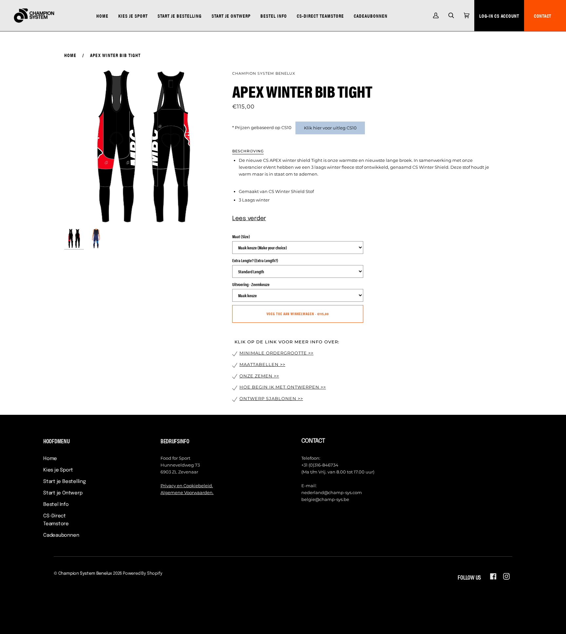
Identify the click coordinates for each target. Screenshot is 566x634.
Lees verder (249, 218)
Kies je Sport (58, 470)
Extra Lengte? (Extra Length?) (255, 260)
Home (70, 54)
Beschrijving (248, 151)
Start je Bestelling (64, 481)
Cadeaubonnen (61, 535)
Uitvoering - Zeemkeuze (251, 284)
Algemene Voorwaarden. (187, 492)
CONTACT (542, 15)
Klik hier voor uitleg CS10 (330, 127)
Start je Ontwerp (62, 493)
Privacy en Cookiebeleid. (186, 485)
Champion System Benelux (263, 73)
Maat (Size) (241, 236)
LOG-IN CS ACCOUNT (499, 15)
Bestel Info (56, 504)
